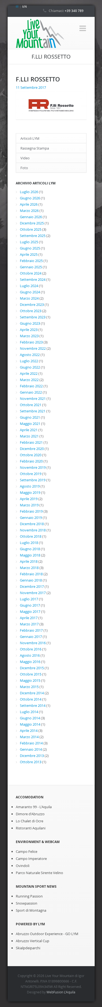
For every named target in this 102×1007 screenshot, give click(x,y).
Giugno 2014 (30, 718)
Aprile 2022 (29, 373)
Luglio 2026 (29, 191)
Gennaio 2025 (31, 266)
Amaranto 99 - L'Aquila (34, 806)
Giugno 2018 (30, 548)
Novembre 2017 (33, 592)
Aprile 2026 (29, 204)
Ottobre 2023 (30, 310)
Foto (24, 167)
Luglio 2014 (29, 711)
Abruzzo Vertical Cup (32, 940)
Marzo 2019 (29, 505)
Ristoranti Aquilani (30, 828)
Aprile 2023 (29, 329)
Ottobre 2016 (30, 649)
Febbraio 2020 (31, 461)
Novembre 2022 (33, 348)
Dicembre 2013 (32, 755)
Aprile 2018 (29, 561)
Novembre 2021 (33, 398)
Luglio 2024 (29, 285)
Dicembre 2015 (32, 667)
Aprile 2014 (29, 730)
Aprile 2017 (29, 617)
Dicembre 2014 (32, 692)
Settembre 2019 (32, 479)
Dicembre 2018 (32, 523)
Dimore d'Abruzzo (30, 813)
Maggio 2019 (30, 492)
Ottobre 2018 (30, 536)
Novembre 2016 (33, 642)
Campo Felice (26, 851)
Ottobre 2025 (30, 229)
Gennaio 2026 (31, 216)
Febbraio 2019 (31, 511)
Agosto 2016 (30, 655)
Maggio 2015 (30, 680)
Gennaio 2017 (31, 636)
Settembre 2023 (32, 317)
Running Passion (29, 896)
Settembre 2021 (32, 411)
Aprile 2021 (29, 429)
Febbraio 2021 (31, 442)
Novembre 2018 (33, 530)
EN (24, 6)
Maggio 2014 (30, 724)
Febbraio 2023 (31, 342)
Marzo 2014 (29, 736)
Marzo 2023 (29, 335)
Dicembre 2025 (32, 223)
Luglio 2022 (29, 360)
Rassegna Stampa (34, 148)
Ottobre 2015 (30, 674)
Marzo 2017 (29, 624)
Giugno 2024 (30, 292)
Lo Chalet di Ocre (29, 821)
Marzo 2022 (29, 379)
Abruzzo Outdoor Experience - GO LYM (47, 933)
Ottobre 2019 (30, 473)
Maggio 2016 (30, 661)
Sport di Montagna (31, 910)
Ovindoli (22, 865)
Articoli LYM (29, 138)
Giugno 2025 (30, 248)
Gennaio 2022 (31, 392)
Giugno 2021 (30, 417)
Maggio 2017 (30, 611)
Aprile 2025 (29, 254)
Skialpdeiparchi (28, 947)
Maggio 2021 (30, 423)
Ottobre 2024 (30, 273)
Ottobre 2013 (30, 761)
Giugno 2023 (30, 323)
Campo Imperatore (31, 858)
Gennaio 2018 (31, 580)
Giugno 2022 (30, 367)
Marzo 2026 (29, 210)
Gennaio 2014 (31, 749)
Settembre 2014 (32, 705)
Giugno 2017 (30, 605)
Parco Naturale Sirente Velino (39, 872)
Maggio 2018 (30, 555)
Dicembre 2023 (32, 304)
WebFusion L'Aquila (61, 992)
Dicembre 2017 (32, 586)
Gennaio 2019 (31, 517)
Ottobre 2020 (30, 454)
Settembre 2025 (32, 235)
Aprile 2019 (29, 498)
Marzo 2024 (29, 298)
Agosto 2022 (30, 354)
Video (25, 158)
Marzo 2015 (29, 686)
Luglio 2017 (29, 599)
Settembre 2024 (32, 279)
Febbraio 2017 (31, 630)
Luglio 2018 (29, 542)
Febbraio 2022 (31, 386)
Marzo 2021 (29, 436)
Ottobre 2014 (30, 699)
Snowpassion (26, 903)
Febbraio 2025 (31, 260)
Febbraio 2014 (31, 743)
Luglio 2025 (29, 241)
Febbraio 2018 (31, 573)
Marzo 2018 (29, 567)
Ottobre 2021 (30, 404)
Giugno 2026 (30, 198)
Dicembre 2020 (32, 448)
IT (17, 6)
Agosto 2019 (30, 486)
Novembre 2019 (33, 467)
